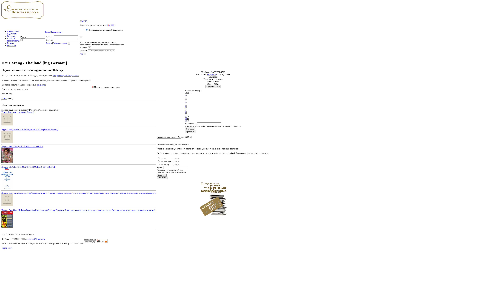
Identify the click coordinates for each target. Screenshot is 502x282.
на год (164, 158)
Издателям (11, 34)
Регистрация (56, 32)
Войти (49, 43)
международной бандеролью (66, 75)
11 (186, 119)
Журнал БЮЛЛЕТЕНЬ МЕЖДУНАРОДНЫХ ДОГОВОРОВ (28, 167)
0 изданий (211, 74)
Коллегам (11, 36)
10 (186, 116)
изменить (41, 85)
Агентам (11, 38)
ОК (81, 54)
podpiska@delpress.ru (35, 239)
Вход (47, 32)
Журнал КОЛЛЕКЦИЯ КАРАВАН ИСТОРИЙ (22, 147)
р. (178, 158)
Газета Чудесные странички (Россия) (17, 112)
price (175, 158)
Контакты (11, 45)
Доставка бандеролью (106, 30)
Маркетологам (13, 41)
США (84, 21)
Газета (4, 98)
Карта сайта (7, 248)
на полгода (166, 161)
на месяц (165, 164)
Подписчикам (13, 31)
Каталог (10, 43)
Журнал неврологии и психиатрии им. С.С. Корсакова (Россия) (29, 129)
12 (186, 121)
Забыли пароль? (60, 43)
